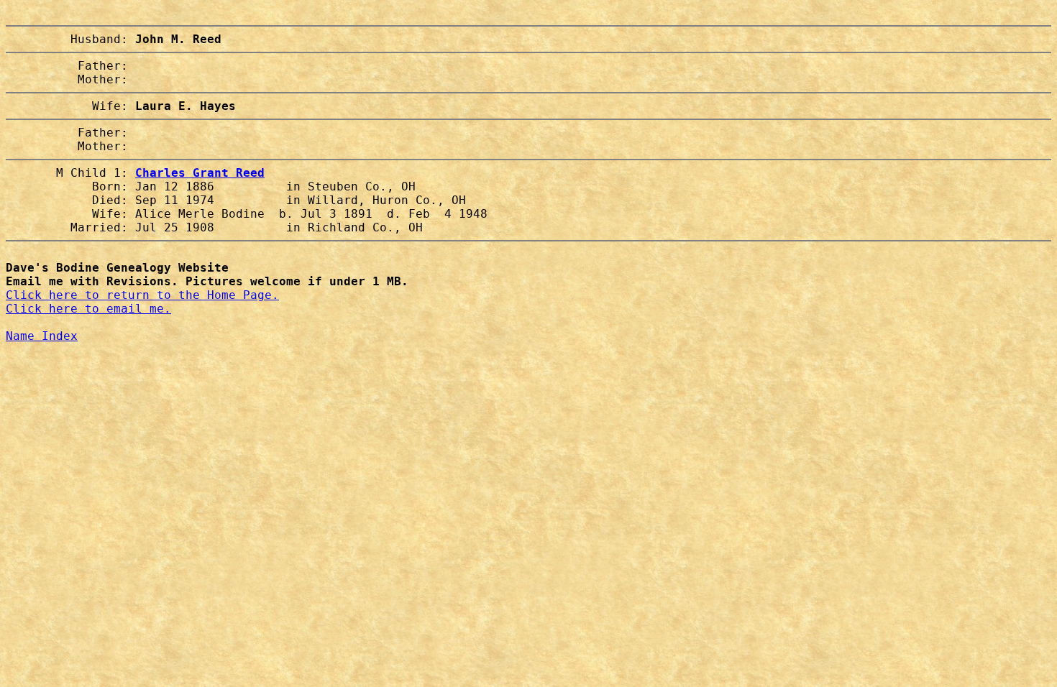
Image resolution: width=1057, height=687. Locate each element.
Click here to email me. (88, 308)
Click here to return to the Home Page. (142, 295)
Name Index (42, 336)
